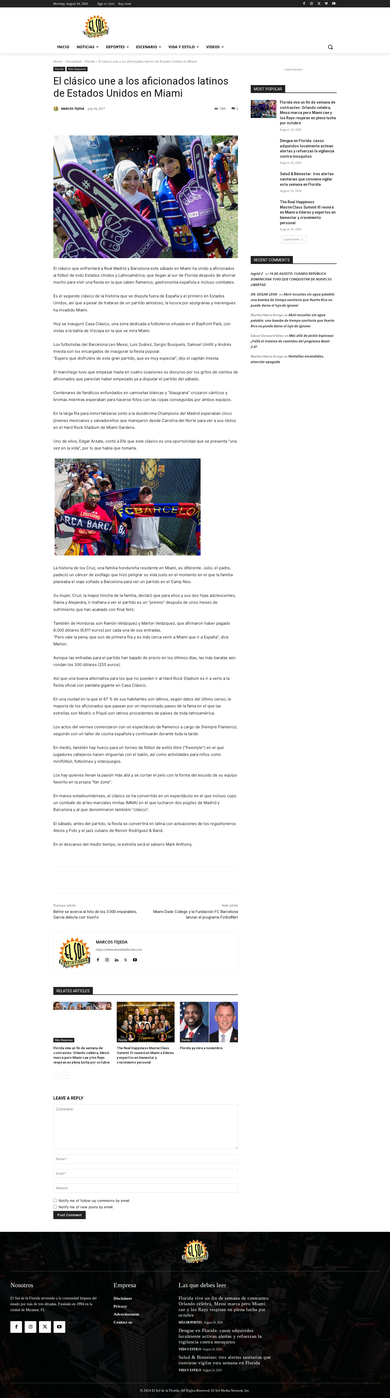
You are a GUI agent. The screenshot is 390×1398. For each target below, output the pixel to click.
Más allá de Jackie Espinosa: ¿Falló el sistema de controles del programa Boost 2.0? (292, 341)
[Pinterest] (114, 122)
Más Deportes (77, 69)
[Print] (199, 122)
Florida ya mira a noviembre (201, 1048)
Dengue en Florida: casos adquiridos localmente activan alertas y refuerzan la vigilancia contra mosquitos (220, 1336)
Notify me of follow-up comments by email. (94, 1200)
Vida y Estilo (190, 1349)
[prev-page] (56, 1075)
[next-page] (65, 1075)
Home (57, 61)
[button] (330, 47)
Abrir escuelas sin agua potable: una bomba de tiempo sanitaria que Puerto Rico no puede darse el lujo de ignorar (293, 300)
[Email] (175, 122)
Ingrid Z (257, 273)
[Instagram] (312, 4)
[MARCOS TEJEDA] (56, 108)
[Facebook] (304, 4)
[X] (319, 4)
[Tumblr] (138, 122)
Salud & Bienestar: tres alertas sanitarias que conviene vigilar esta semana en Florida (307, 179)
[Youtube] (334, 4)
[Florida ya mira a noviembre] (209, 1022)
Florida (90, 61)
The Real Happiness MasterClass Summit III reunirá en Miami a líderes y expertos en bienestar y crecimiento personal (308, 212)
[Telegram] (163, 122)
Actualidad (73, 61)
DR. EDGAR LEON (264, 294)
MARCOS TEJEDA (72, 109)
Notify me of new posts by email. (86, 1207)
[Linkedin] (126, 122)
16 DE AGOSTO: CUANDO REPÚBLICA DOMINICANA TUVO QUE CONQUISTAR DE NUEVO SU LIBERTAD (291, 279)
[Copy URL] (187, 122)
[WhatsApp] (151, 122)
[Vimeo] (326, 4)
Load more (292, 239)
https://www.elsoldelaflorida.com (119, 949)
